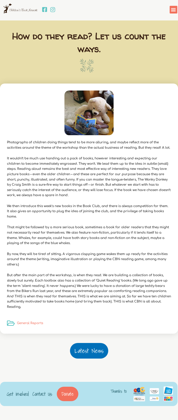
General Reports (30, 323)
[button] (173, 9)
